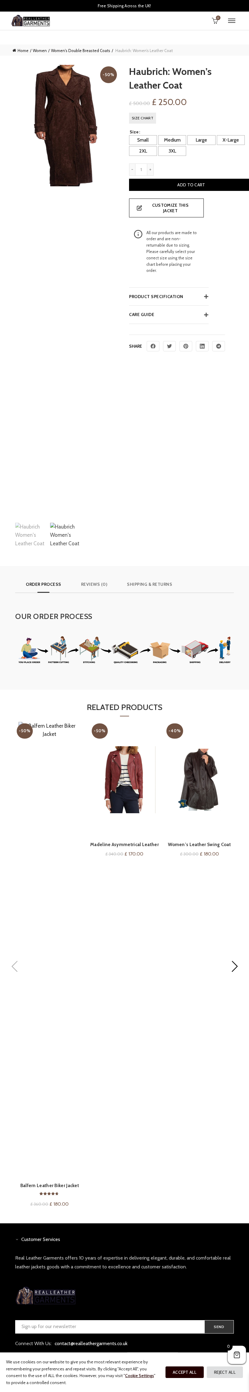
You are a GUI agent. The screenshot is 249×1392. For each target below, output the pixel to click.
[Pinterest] (185, 346)
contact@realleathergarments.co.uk (91, 1343)
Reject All (225, 1372)
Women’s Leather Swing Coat (199, 844)
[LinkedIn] (202, 346)
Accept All (184, 1372)
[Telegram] (218, 346)
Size (134, 132)
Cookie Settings (139, 1375)
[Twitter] (169, 346)
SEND (219, 1326)
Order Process (43, 584)
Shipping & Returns (149, 584)
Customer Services (40, 1239)
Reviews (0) (94, 584)
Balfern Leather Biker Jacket (49, 1185)
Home (23, 50)
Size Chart (142, 118)
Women (40, 50)
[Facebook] (153, 346)
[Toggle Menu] (231, 21)
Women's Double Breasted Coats (80, 50)
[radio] (143, 140)
